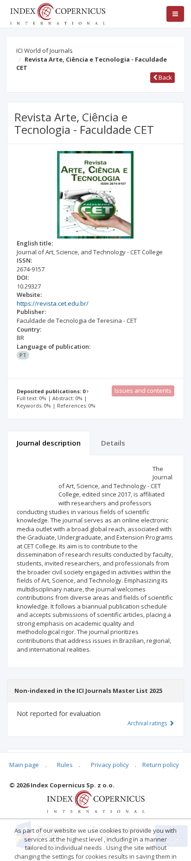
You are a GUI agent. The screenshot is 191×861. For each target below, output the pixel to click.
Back (164, 77)
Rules (65, 764)
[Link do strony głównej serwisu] (57, 13)
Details (113, 442)
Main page (24, 764)
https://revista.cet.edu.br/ (53, 303)
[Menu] (175, 14)
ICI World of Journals (44, 50)
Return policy (160, 764)
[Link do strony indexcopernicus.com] (96, 801)
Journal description (49, 442)
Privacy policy (110, 764)
